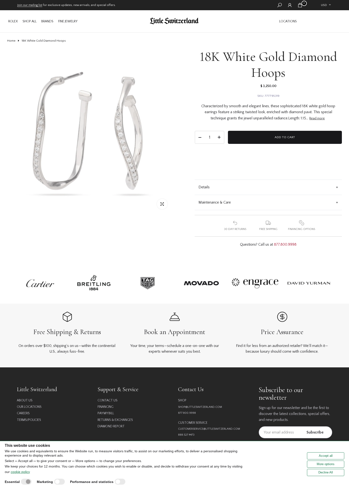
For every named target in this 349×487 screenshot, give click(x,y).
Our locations (29, 407)
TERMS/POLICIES (29, 420)
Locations (288, 21)
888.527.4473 (186, 434)
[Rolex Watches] (320, 21)
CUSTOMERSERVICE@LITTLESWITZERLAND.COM (209, 428)
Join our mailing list (29, 5)
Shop (182, 400)
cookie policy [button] (20, 472)
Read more (317, 118)
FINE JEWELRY (67, 21)
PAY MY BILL (106, 413)
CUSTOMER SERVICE (193, 423)
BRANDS (47, 21)
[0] (300, 5)
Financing (105, 407)
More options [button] (326, 464)
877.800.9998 (285, 244)
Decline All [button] (325, 472)
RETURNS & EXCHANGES (115, 420)
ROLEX (13, 21)
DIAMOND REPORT (111, 426)
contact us (108, 400)
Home (11, 40)
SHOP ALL (30, 21)
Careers (23, 413)
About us (25, 400)
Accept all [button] (326, 456)
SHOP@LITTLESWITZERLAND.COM (200, 407)
